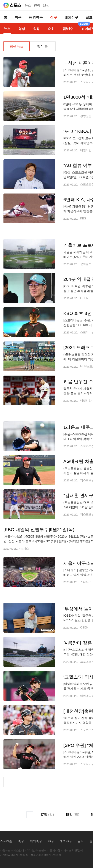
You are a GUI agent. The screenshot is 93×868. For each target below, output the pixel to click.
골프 (81, 841)
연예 (37, 5)
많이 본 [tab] (42, 46)
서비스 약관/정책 (73, 850)
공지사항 (55, 850)
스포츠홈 (6, 841)
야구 (51, 841)
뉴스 (28, 5)
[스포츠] (15, 5)
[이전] (29, 814)
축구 (21, 841)
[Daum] (6, 5)
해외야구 (66, 841)
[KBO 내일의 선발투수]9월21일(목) (38, 529)
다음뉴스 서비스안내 (12, 850)
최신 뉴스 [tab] (17, 46)
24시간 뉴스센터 (36, 850)
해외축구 (36, 841)
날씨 (46, 5)
